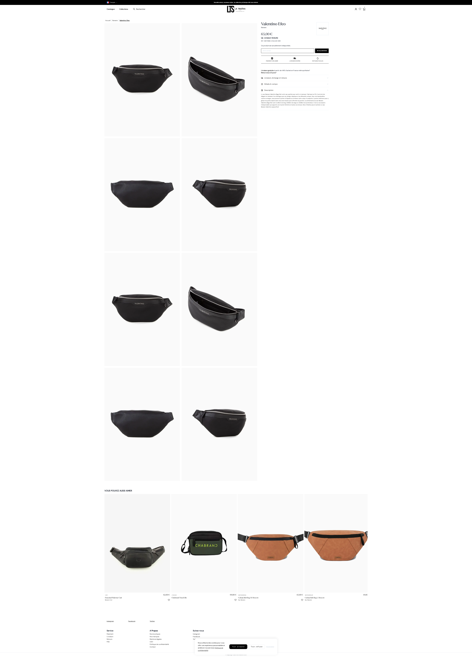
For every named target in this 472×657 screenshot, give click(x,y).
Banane (115, 20)
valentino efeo (124, 20)
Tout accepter (238, 647)
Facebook (131, 621)
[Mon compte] (356, 9)
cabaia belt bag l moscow (315, 598)
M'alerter (322, 51)
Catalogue (111, 9)
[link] (137, 543)
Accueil (108, 20)
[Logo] (236, 9)
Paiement (110, 634)
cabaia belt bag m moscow (248, 598)
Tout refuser (257, 647)
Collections (123, 9)
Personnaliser (270, 646)
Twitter (152, 621)
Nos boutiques (155, 634)
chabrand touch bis (179, 598)
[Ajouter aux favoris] (169, 600)
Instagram (110, 621)
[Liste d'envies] (360, 9)
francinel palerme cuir (113, 598)
